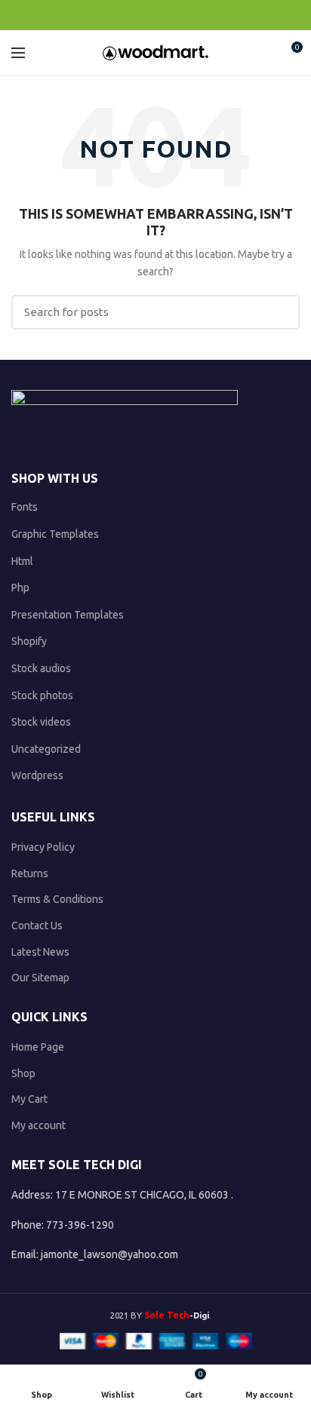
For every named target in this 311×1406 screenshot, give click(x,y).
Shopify (29, 641)
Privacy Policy (43, 847)
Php (20, 588)
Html (22, 561)
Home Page (37, 1047)
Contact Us (37, 925)
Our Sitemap (40, 978)
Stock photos (42, 695)
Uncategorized (46, 749)
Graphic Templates (55, 534)
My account (38, 1125)
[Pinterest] (156, 15)
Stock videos (41, 722)
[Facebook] (121, 15)
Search (279, 312)
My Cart (29, 1099)
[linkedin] (173, 15)
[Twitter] (138, 15)
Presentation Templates (67, 615)
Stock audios (41, 668)
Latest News (40, 952)
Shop (23, 1073)
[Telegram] (190, 15)
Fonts (24, 507)
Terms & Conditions (57, 899)
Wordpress (37, 775)
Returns (29, 873)
